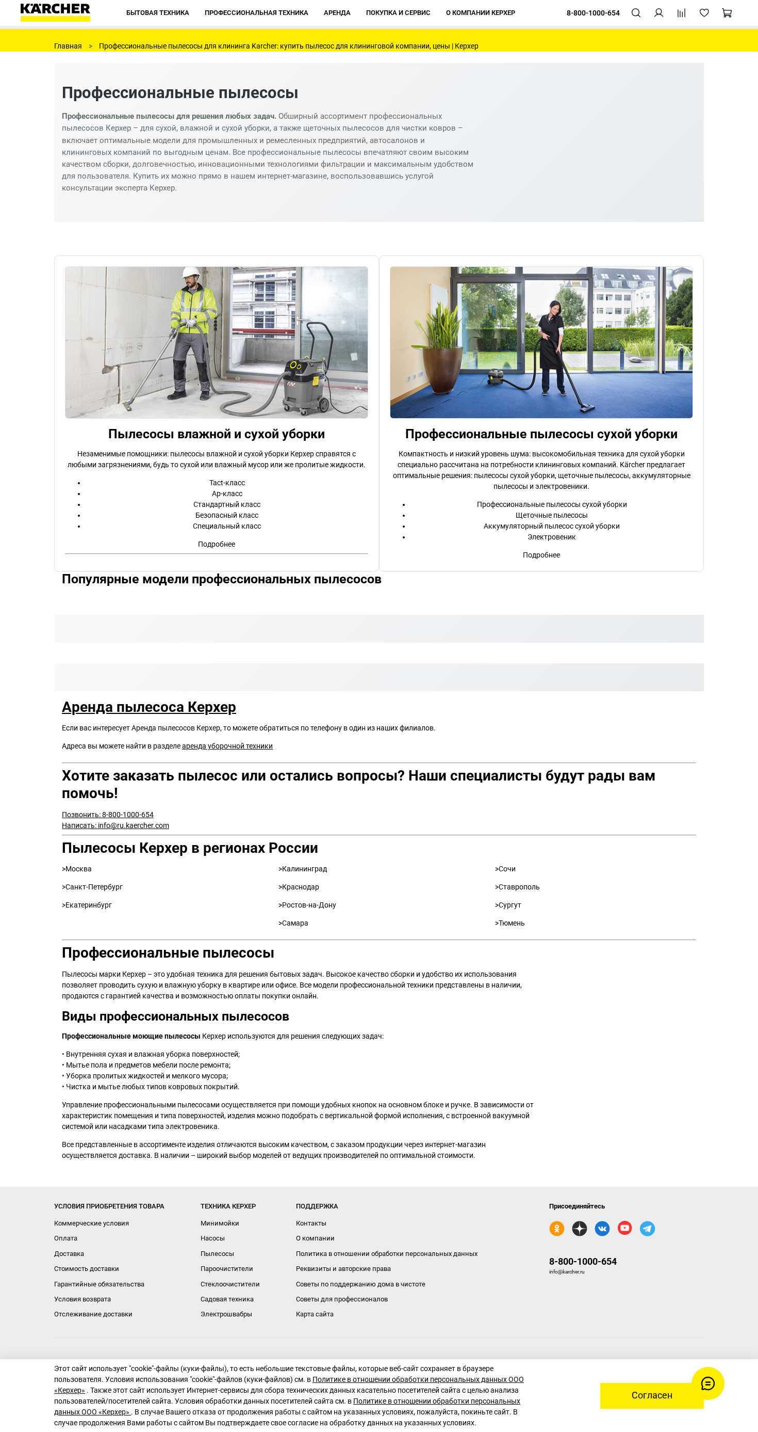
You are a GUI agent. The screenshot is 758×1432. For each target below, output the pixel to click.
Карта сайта (315, 1314)
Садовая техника (227, 1299)
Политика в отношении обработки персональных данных (386, 1254)
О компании (315, 1238)
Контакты (311, 1223)
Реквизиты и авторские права (343, 1268)
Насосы (213, 1238)
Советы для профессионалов (342, 1299)
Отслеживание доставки (93, 1314)
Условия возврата (82, 1299)
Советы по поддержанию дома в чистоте (360, 1284)
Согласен (652, 1395)
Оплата (65, 1238)
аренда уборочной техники (227, 746)
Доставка (69, 1254)
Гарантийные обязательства (99, 1284)
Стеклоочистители (230, 1284)
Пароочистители (227, 1268)
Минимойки (220, 1223)
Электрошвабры (226, 1314)
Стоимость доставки (86, 1268)
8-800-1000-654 (583, 1261)
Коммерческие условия (91, 1223)
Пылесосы (217, 1254)
